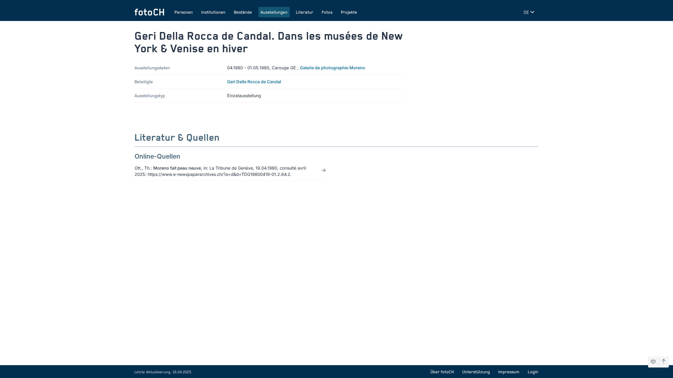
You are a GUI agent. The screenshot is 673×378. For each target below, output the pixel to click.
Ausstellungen (274, 12)
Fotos (327, 12)
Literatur (304, 12)
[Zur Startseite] (149, 12)
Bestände (243, 12)
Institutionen (213, 12)
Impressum (508, 371)
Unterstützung (476, 371)
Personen (184, 12)
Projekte (349, 12)
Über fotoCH (442, 371)
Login (533, 371)
